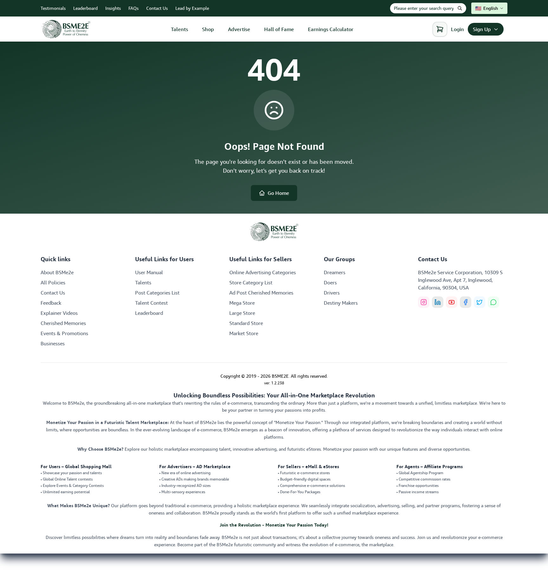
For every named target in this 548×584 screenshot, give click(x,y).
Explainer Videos (59, 313)
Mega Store (242, 303)
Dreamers (334, 272)
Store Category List (250, 282)
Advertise (239, 29)
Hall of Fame (279, 29)
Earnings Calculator (330, 29)
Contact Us (157, 8)
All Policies (53, 282)
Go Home (278, 193)
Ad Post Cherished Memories (261, 292)
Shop (208, 29)
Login (457, 29)
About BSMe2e (57, 272)
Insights (113, 8)
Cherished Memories (63, 323)
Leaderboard (85, 8)
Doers (330, 282)
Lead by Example (192, 8)
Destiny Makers (341, 303)
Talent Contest (151, 303)
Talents (179, 29)
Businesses (53, 343)
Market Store (243, 333)
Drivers (332, 292)
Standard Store (246, 323)
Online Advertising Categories (262, 272)
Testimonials (53, 8)
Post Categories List (157, 292)
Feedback (51, 303)
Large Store (242, 313)
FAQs (133, 8)
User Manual (149, 272)
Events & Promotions (64, 333)
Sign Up (482, 29)
